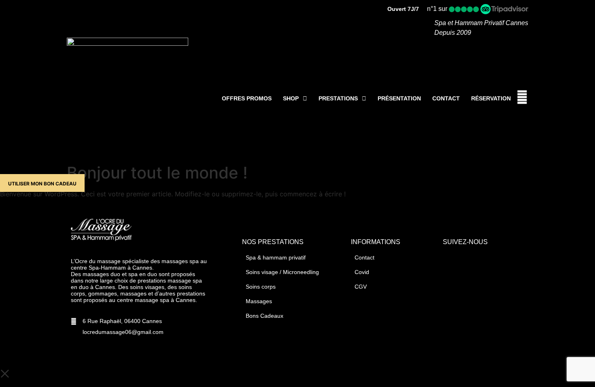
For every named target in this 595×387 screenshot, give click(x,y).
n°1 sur (438, 8)
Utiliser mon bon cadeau (42, 184)
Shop (291, 98)
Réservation (491, 98)
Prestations (338, 98)
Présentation (399, 98)
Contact (446, 98)
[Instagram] (481, 260)
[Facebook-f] (450, 260)
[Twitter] (465, 260)
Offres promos (247, 98)
